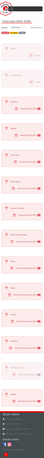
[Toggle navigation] (11, 8)
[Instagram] (24, 444)
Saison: (4, 27)
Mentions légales (17, 450)
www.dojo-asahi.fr (26, 434)
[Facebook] (5, 444)
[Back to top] (6, 455)
